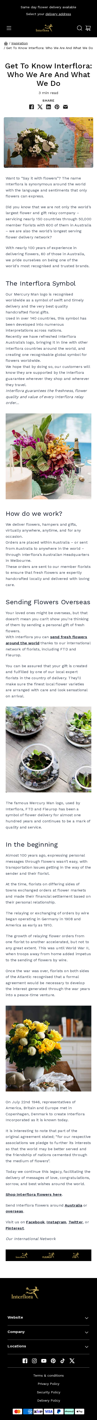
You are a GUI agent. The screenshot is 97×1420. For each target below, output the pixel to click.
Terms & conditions (48, 1375)
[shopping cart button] (88, 28)
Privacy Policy (48, 1384)
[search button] (79, 28)
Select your (48, 14)
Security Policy (48, 1392)
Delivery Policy (48, 1400)
